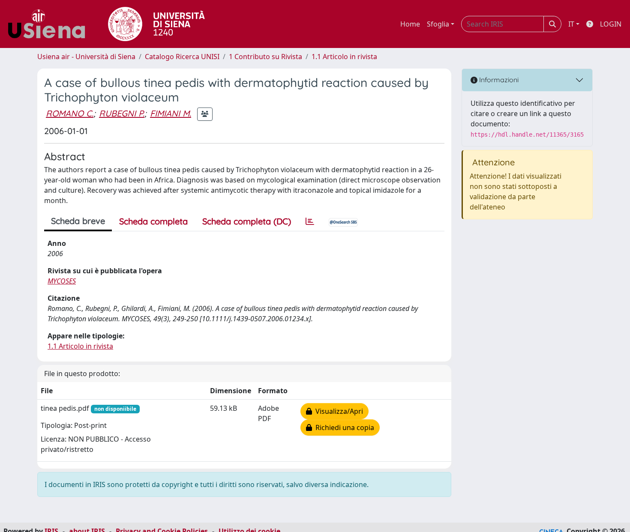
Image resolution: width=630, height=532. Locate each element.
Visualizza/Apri (337, 411)
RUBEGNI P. (121, 113)
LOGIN (610, 24)
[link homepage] (49, 24)
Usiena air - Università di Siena (86, 56)
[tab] (309, 221)
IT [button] (571, 24)
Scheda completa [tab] (153, 221)
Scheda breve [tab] (78, 220)
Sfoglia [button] (438, 24)
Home (410, 24)
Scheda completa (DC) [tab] (246, 221)
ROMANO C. (69, 113)
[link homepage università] (156, 24)
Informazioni (498, 79)
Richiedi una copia (343, 427)
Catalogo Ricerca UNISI (182, 56)
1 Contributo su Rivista (265, 56)
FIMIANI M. (170, 113)
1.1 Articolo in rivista (344, 56)
